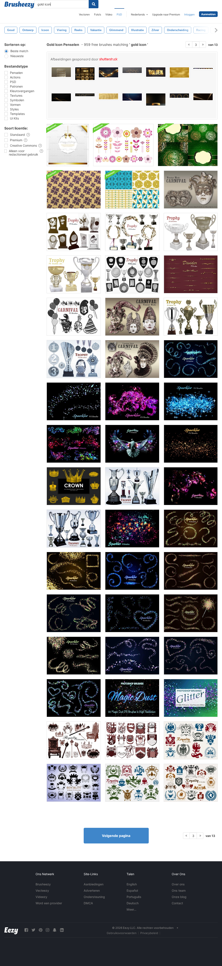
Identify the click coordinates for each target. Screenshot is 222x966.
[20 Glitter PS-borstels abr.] (191, 698)
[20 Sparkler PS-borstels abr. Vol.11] (74, 698)
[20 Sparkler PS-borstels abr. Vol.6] (191, 401)
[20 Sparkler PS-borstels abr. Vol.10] (74, 656)
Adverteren (92, 890)
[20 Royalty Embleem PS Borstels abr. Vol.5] (132, 783)
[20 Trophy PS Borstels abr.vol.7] (132, 274)
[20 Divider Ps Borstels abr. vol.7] (191, 274)
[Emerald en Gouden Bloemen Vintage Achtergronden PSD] (188, 145)
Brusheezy (43, 884)
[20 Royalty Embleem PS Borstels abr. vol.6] (191, 783)
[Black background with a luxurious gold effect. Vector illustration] (61, 97)
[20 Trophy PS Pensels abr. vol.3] (74, 274)
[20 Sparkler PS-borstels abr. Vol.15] (191, 613)
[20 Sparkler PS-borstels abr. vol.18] (132, 571)
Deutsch (133, 903)
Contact (177, 903)
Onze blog (179, 897)
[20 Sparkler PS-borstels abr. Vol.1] (132, 529)
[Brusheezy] (19, 4)
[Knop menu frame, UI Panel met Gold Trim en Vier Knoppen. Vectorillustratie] (61, 72)
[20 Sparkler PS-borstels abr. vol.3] (132, 444)
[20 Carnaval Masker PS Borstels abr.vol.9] (132, 359)
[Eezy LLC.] (11, 930)
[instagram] (47, 930)
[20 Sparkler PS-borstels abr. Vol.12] (191, 656)
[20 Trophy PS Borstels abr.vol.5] (74, 232)
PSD (119, 14)
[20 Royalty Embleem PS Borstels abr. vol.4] (191, 740)
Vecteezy (42, 890)
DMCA (88, 903)
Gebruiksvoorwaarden (122, 933)
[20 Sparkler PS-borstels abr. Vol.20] (191, 529)
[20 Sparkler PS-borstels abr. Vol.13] (132, 656)
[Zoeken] (93, 4)
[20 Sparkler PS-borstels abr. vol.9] (132, 613)
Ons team (179, 890)
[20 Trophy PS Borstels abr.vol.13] (74, 359)
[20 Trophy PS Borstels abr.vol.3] (191, 232)
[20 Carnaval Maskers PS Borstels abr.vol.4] (191, 190)
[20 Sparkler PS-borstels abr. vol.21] (191, 359)
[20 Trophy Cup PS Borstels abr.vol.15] (74, 529)
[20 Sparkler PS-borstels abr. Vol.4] (191, 486)
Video (108, 14)
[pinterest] (40, 930)
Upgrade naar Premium (166, 14)
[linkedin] (62, 930)
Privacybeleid (149, 933)
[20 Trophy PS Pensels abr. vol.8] (191, 317)
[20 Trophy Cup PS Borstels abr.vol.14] (132, 486)
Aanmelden (208, 14)
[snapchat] (55, 930)
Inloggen (189, 14)
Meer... (131, 909)
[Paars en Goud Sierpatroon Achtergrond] (74, 190)
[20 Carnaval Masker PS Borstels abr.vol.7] (132, 317)
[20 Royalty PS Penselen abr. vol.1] (74, 740)
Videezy (41, 897)
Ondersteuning (94, 897)
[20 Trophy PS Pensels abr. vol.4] (132, 232)
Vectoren (84, 14)
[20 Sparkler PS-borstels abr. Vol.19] (74, 571)
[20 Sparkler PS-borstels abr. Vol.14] (74, 613)
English (132, 884)
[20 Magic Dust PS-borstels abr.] (132, 698)
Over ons (178, 884)
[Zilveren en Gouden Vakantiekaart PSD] (68, 145)
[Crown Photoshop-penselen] (74, 486)
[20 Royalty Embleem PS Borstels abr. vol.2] (132, 740)
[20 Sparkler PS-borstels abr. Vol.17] (191, 571)
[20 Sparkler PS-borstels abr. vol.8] (74, 401)
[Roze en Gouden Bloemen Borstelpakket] (123, 145)
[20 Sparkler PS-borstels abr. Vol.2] (74, 444)
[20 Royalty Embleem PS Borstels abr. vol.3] (74, 783)
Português (134, 897)
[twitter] (33, 930)
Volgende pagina (116, 835)
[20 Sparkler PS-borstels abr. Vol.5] (191, 444)
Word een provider (49, 903)
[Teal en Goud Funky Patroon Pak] (132, 190)
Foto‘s (97, 14)
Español (132, 890)
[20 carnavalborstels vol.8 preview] (74, 317)
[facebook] (26, 930)
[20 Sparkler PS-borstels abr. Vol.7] (132, 401)
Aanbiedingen (93, 884)
